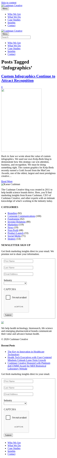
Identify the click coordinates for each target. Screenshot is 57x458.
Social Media (14, 236)
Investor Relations (17, 221)
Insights (11, 22)
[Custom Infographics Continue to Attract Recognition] (21, 150)
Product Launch (16, 233)
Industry (8, 280)
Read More (7, 181)
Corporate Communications (21, 216)
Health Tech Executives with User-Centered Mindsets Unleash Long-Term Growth (30, 359)
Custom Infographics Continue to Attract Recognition (28, 78)
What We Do (14, 17)
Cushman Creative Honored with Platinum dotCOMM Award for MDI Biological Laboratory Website (29, 366)
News (10, 227)
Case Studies (14, 19)
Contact (11, 25)
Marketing (13, 224)
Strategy (12, 238)
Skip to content (8, 2)
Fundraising (13, 219)
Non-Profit (13, 230)
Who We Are (14, 14)
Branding (12, 213)
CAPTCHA (10, 289)
